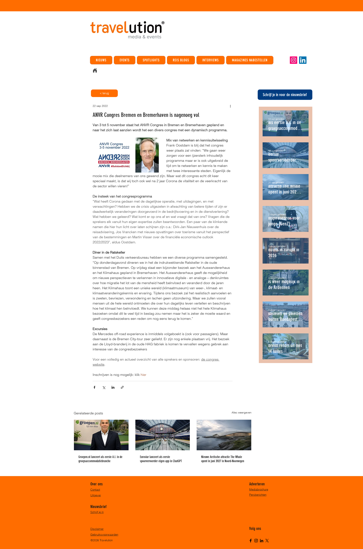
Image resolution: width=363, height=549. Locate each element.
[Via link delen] (122, 387)
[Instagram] (293, 60)
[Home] (95, 70)
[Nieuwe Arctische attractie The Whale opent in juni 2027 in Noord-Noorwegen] (224, 435)
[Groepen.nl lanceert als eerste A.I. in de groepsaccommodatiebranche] (101, 435)
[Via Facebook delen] (94, 387)
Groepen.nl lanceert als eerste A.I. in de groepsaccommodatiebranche (100, 459)
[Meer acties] (230, 106)
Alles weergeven (241, 412)
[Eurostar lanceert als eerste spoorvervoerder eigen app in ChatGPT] (162, 435)
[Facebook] (250, 540)
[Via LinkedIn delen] (113, 387)
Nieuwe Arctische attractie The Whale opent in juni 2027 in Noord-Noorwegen (222, 459)
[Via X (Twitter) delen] (103, 387)
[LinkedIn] (302, 60)
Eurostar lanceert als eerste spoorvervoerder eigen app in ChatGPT (161, 459)
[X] (267, 540)
